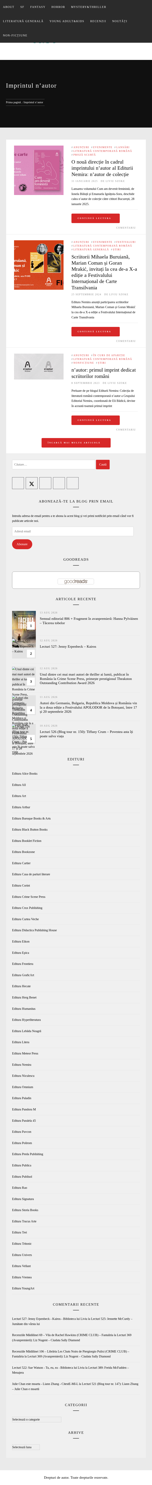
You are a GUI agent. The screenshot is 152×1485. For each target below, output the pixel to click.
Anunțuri (81, 147)
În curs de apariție (109, 355)
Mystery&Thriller (88, 7)
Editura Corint (21, 885)
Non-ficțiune (15, 35)
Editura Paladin (21, 1098)
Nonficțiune (83, 363)
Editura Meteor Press (25, 1053)
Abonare (22, 544)
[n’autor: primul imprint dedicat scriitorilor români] (39, 356)
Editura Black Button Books (30, 829)
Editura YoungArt (23, 1288)
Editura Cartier (21, 863)
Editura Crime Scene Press (28, 896)
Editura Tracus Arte (24, 1221)
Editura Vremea (22, 1277)
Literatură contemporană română (102, 151)
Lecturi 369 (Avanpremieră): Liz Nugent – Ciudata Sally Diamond (69, 1356)
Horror (58, 7)
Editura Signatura (23, 1199)
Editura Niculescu (23, 1075)
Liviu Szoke (115, 181)
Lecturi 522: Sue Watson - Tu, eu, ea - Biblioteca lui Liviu (48, 1367)
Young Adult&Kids (66, 21)
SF (22, 7)
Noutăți (119, 21)
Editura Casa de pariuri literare (31, 874)
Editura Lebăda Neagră (26, 1031)
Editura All (19, 785)
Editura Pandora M (24, 1109)
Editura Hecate (21, 986)
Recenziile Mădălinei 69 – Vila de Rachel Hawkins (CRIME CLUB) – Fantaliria (62, 1335)
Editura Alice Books (24, 773)
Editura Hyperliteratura (26, 1019)
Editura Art (19, 796)
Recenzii (98, 21)
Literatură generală (23, 21)
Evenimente (102, 147)
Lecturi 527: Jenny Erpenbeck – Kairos (68, 646)
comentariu (126, 227)
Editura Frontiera (22, 963)
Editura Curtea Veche (25, 919)
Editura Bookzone (23, 852)
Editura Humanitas (23, 1008)
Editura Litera (20, 1042)
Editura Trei (19, 1232)
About (8, 7)
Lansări (123, 147)
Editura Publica (21, 1165)
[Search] (145, 5)
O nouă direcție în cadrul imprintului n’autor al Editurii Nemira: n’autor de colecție (102, 168)
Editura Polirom (22, 1143)
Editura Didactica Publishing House (34, 930)
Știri (117, 249)
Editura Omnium (22, 1087)
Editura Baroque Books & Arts (31, 818)
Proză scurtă (84, 154)
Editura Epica (20, 952)
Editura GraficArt (23, 975)
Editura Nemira (21, 1064)
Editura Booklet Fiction (26, 840)
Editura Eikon (20, 941)
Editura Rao (19, 1187)
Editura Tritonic (22, 1243)
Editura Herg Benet (24, 997)
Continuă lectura (94, 218)
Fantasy (38, 7)
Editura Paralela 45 (24, 1120)
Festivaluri (126, 242)
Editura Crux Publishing (27, 908)
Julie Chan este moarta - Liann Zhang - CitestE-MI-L (45, 1384)
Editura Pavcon (21, 1131)
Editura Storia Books (25, 1210)
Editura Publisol (22, 1176)
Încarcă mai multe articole (75, 443)
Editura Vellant (21, 1266)
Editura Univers (22, 1255)
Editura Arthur (21, 807)
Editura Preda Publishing (27, 1154)
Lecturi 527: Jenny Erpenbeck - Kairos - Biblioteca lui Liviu (49, 1318)
